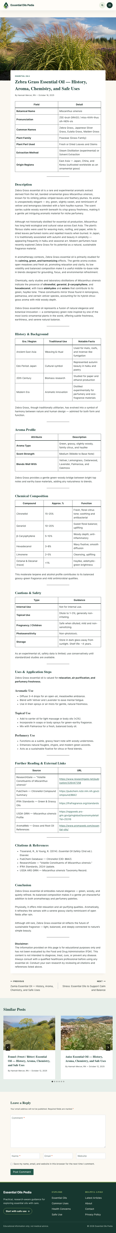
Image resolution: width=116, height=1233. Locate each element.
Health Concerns (61, 1208)
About (88, 1203)
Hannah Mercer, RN (27, 95)
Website (82, 1156)
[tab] (52, 1081)
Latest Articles (93, 1197)
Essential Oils (22, 76)
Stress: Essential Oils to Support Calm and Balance (84, 985)
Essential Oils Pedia (17, 1192)
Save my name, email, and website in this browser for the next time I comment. (54, 1163)
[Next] (108, 1047)
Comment (18, 1118)
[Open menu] (110, 5)
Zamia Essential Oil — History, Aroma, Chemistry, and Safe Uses (31, 985)
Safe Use (57, 1214)
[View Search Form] (102, 5)
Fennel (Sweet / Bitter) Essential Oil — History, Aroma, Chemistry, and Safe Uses (29, 1061)
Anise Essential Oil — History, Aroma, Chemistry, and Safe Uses (85, 1059)
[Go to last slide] (8, 1047)
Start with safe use (18, 1211)
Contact (89, 1208)
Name (16, 1156)
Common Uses (60, 1203)
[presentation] (29, 1033)
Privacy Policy (93, 1214)
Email (49, 1156)
